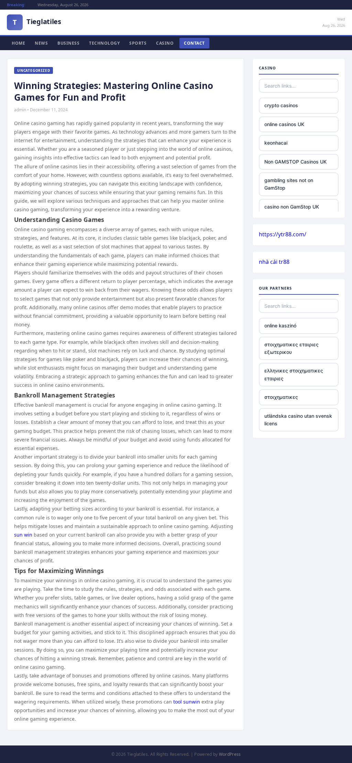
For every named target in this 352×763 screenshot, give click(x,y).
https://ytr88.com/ (282, 234)
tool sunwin (186, 701)
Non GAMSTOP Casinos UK (295, 162)
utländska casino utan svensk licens (298, 419)
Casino (165, 43)
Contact (194, 43)
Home (18, 43)
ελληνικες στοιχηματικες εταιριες (293, 374)
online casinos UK (284, 124)
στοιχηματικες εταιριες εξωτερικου (291, 348)
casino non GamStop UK (291, 207)
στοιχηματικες (281, 397)
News (41, 43)
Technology (104, 43)
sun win (23, 534)
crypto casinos (281, 105)
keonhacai (275, 143)
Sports (137, 43)
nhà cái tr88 (274, 262)
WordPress (230, 754)
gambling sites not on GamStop (288, 184)
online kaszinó (280, 325)
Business (68, 43)
